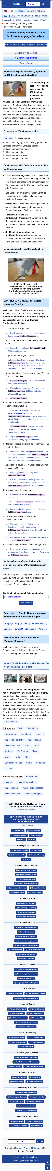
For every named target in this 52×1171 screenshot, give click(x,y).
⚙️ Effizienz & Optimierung (26, 916)
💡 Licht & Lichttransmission (26, 1110)
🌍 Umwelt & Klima (14, 1066)
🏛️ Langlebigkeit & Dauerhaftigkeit (26, 983)
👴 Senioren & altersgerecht (26, 954)
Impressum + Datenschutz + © (26, 1158)
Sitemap (36, 1148)
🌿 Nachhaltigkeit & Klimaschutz (26, 1057)
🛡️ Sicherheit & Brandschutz (35, 993)
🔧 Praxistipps (36, 850)
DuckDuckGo (38, 624)
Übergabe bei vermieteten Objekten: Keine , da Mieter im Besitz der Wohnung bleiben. (26, 391)
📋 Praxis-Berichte (16, 1121)
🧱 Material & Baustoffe (26, 978)
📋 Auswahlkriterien (34, 892)
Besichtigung (32, 728)
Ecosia (7, 629)
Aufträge (41, 11)
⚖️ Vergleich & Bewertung (26, 879)
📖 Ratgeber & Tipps (19, 1077)
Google (7, 624)
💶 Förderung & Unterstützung (26, 1022)
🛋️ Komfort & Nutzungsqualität (26, 941)
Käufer (28, 746)
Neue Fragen (41, 15)
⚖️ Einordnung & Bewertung (16, 888)
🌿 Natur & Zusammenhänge (34, 1066)
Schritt (29, 763)
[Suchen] (43, 4)
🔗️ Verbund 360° (17, 830)
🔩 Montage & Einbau (26, 1046)
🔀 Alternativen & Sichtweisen (26, 870)
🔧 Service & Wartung (17, 1013)
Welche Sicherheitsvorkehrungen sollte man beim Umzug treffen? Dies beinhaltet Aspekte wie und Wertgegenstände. (27, 483)
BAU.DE (18, 4)
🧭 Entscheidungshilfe (37, 888)
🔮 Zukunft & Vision (16, 1101)
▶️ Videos (31, 839)
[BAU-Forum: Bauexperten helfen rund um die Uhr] (5, 16)
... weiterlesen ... (11, 722)
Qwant (18, 629)
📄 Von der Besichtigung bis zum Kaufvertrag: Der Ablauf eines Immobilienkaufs (26, 819)
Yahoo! (41, 629)
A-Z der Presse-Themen (35, 20)
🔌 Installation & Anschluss (26, 1027)
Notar (18, 757)
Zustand (8, 769)
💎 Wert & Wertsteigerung (26, 912)
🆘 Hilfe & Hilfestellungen (17, 1042)
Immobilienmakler (12, 746)
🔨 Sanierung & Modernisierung (26, 969)
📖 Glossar (20, 839)
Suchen (39, 1141)
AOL (26, 624)
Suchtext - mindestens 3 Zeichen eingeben (23, 593)
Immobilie (39, 734)
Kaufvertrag (22, 751)
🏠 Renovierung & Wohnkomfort (26, 974)
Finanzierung (10, 734)
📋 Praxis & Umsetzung (16, 1037)
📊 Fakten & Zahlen (16, 1081)
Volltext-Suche (26, 63)
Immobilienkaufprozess (32, 788)
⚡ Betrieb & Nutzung (37, 1009)
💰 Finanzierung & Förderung (26, 908)
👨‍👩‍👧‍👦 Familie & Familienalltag (34, 949)
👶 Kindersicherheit (15, 949)
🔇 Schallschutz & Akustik (26, 1106)
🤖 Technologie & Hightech (17, 1097)
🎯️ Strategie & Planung (36, 855)
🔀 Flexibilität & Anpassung (17, 1018)
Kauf (37, 746)
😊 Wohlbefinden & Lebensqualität (26, 945)
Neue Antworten (25, 15)
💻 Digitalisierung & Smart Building (26, 998)
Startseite (9, 1148)
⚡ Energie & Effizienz (14, 993)
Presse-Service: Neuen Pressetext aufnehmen (26, 44)
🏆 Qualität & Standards (16, 855)
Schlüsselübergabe (13, 763)
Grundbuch (26, 734)
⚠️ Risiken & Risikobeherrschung (26, 883)
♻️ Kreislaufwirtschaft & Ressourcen (26, 1062)
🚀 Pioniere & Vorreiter (37, 1097)
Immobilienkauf (34, 740)
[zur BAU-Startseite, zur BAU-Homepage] (5, 11)
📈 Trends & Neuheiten (34, 1081)
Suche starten (26, 603)
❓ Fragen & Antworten (19, 835)
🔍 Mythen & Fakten (17, 892)
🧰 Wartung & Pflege (37, 1018)
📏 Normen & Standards (35, 1101)
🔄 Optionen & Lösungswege (26, 874)
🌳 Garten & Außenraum (26, 932)
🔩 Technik (26, 859)
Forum (12, 16)
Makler (35, 751)
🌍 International (36, 1125)
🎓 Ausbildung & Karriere (18, 1125)
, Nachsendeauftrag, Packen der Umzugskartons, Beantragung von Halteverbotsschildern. (26, 429)
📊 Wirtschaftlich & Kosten (26, 903)
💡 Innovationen (35, 835)
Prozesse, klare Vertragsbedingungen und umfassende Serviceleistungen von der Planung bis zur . (28, 552)
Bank (20, 728)
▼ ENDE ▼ (47, 1167)
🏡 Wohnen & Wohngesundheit (26, 927)
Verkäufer (40, 763)
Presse (20, 11)
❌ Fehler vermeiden (36, 1042)
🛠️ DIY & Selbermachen (36, 1037)
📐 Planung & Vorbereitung (17, 1009)
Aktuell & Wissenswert (26, 53)
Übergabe (8, 138)
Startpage (29, 629)
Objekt (28, 757)
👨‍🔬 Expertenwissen (33, 830)
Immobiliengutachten (14, 740)
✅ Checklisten (35, 1077)
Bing (17, 624)
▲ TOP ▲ (47, 1162)
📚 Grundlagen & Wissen (19, 850)
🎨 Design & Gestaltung (26, 958)
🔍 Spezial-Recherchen (34, 1121)
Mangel (8, 757)
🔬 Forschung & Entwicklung (26, 1092)
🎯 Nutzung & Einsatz (35, 1013)
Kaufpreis (9, 751)
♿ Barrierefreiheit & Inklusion (26, 936)
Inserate (30, 11)
